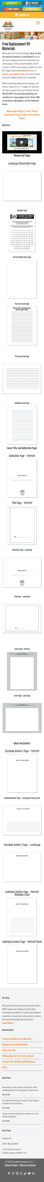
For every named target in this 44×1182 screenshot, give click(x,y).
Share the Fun (8, 1050)
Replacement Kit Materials (14, 1045)
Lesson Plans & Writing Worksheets (18, 1062)
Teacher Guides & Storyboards (16, 1039)
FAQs (4, 1067)
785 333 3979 (12, 1144)
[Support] (32, 1172)
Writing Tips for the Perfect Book (18, 1056)
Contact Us (6, 1139)
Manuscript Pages (14, 111)
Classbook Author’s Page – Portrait (22, 751)
